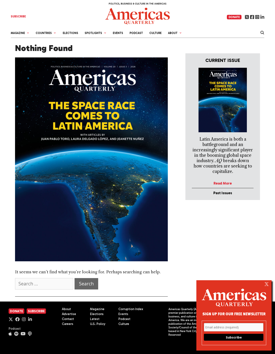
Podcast (136, 33)
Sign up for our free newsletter (234, 313)
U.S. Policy (97, 324)
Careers (67, 324)
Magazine (97, 309)
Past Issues (222, 193)
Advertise (69, 314)
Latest (94, 319)
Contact (68, 319)
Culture (155, 33)
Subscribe (36, 311)
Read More (223, 183)
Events (118, 33)
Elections (70, 33)
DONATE (234, 17)
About (66, 309)
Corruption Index (130, 309)
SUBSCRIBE (18, 16)
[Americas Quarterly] (137, 15)
